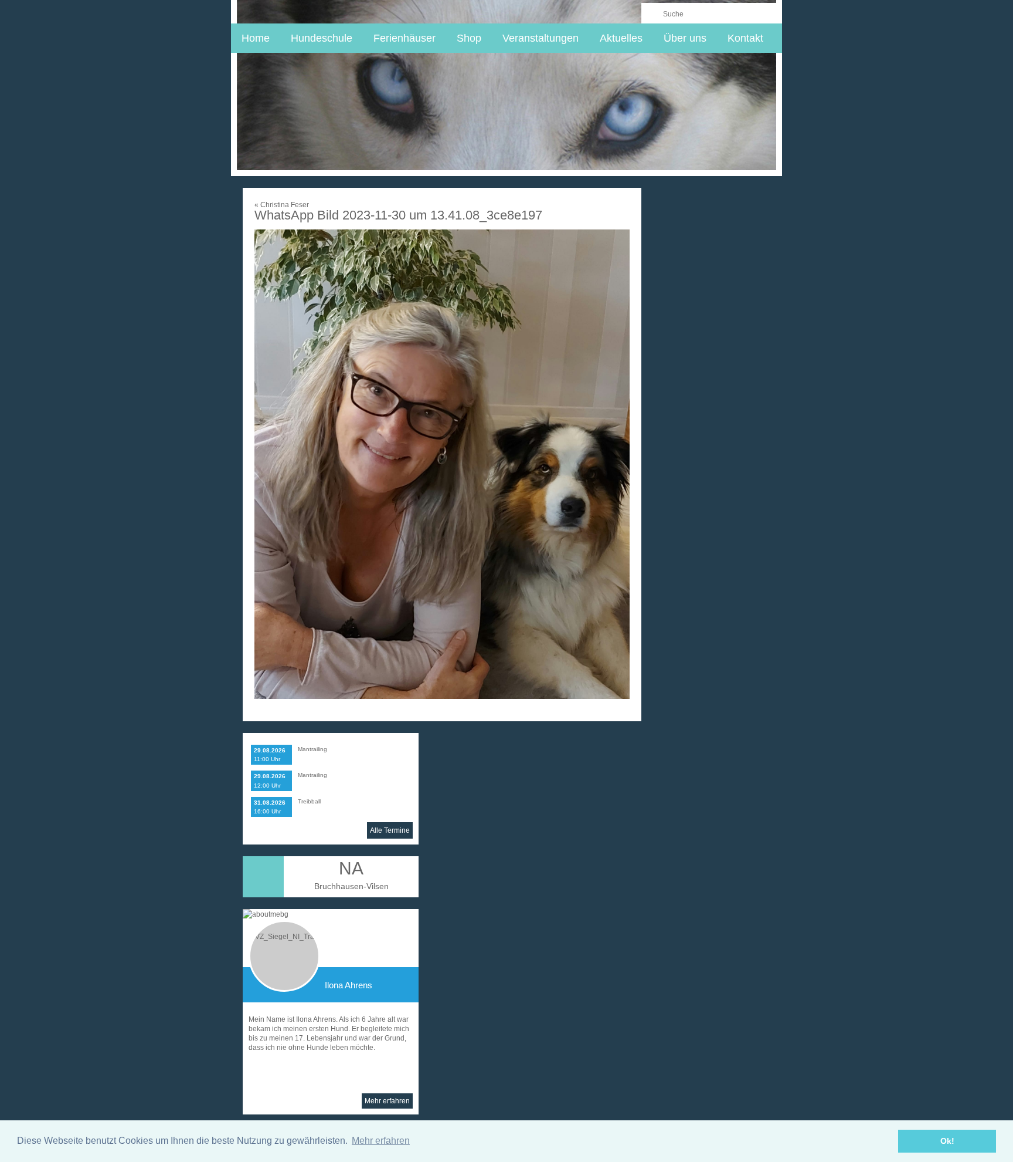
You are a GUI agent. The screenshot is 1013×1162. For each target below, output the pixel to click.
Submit (651, 13)
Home (256, 38)
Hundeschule (321, 38)
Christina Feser (281, 205)
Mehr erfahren (387, 1101)
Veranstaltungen (540, 38)
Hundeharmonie (308, 11)
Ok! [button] (947, 1141)
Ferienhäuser (404, 38)
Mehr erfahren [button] (381, 1141)
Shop (469, 38)
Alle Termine (390, 830)
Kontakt (745, 38)
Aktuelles (621, 38)
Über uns (685, 38)
